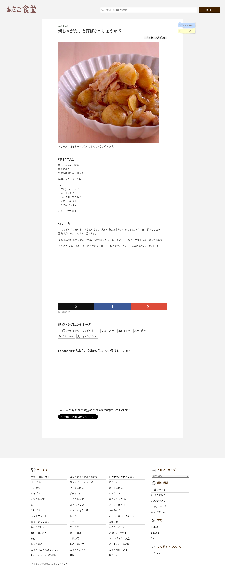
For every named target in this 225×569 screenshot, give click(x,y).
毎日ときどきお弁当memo (83, 477)
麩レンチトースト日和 (81, 482)
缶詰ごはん (36, 510)
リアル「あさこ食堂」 (120, 538)
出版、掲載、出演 (40, 477)
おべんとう (114, 510)
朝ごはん (113, 555)
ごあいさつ (157, 553)
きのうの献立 (77, 544)
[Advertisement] (83, 279)
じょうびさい (116, 493)
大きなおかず (38, 499)
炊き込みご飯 (77, 505)
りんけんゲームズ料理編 (43, 555)
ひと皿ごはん (116, 488)
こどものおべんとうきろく (44, 550)
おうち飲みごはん (40, 522)
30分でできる (158, 501)
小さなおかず (77, 499)
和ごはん (113, 482)
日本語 (154, 527)
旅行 (33, 538)
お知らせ (113, 522)
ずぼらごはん (77, 493)
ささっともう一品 (79, 510)
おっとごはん (38, 527)
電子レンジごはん (118, 499)
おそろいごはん (117, 527)
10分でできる (158, 489)
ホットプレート (39, 516)
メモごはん (36, 482)
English (155, 533)
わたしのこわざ (39, 533)
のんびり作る (158, 512)
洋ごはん (35, 488)
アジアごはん (77, 488)
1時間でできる (158, 506)
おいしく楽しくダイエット (123, 516)
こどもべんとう (78, 550)
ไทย (153, 538)
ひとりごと (75, 527)
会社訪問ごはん (78, 538)
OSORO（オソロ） (119, 533)
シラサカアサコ (60, 564)
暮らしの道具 (77, 533)
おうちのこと (38, 544)
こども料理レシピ (118, 550)
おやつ (73, 516)
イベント (74, 522)
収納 (72, 555)
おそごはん (36, 493)
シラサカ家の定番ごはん (121, 477)
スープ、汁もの (117, 505)
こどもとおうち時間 (119, 544)
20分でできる (158, 495)
